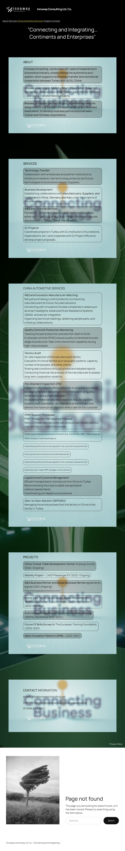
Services (13, 20)
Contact (56, 20)
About (5, 20)
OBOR (55, 103)
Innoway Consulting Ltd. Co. (54, 9)
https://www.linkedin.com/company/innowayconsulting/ (60, 702)
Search (111, 820)
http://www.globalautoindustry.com (42, 590)
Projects (48, 20)
